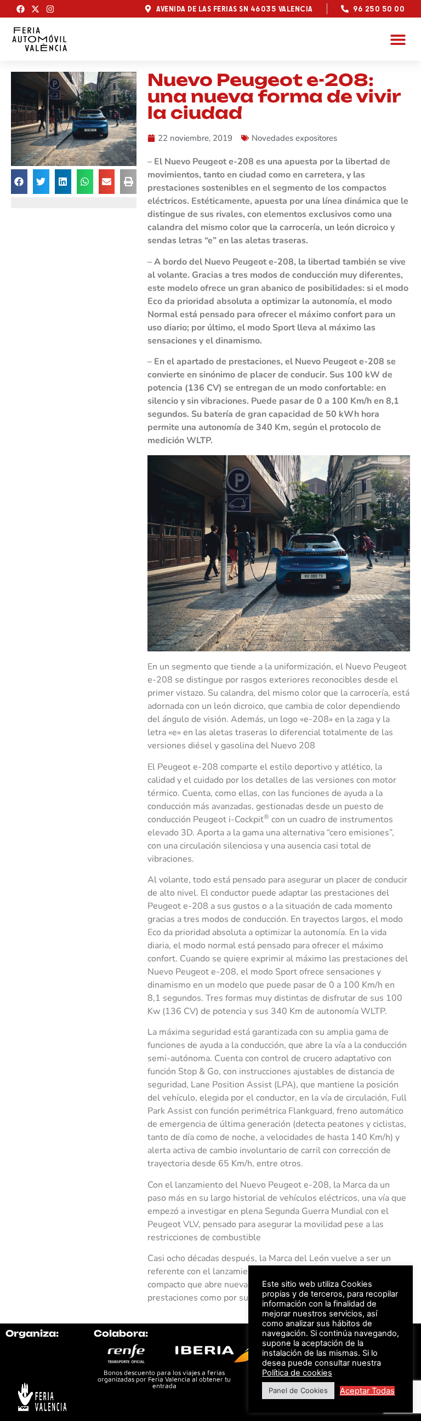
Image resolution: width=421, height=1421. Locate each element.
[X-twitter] (35, 9)
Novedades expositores (294, 138)
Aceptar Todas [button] (367, 1391)
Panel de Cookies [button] (298, 1390)
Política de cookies (297, 1373)
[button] (397, 39)
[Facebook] (20, 9)
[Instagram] (50, 9)
